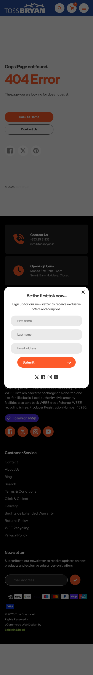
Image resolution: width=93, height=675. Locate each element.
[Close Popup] (83, 292)
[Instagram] (50, 376)
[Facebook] (43, 376)
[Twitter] (37, 376)
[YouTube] (56, 376)
